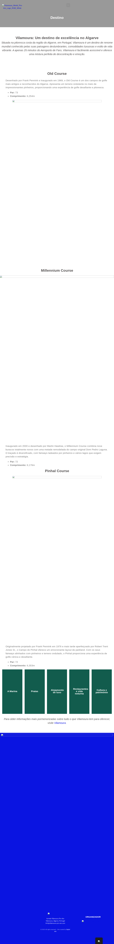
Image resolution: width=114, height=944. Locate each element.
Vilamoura (60, 722)
